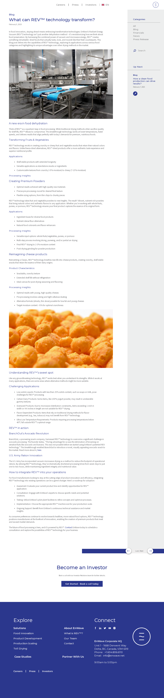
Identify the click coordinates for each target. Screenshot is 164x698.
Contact (69, 527)
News (136, 36)
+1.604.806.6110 (114, 652)
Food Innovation (23, 633)
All (134, 26)
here (39, 450)
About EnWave (74, 628)
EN (107, 5)
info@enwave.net (113, 655)
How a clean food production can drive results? (144, 81)
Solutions (19, 628)
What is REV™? (73, 633)
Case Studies (22, 656)
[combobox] (105, 4)
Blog (11, 14)
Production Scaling (25, 643)
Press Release (140, 39)
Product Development (27, 638)
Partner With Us (73, 656)
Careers (60, 4)
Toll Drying (20, 648)
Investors (90, 4)
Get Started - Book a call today (82, 584)
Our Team (70, 638)
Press (75, 4)
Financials (138, 32)
